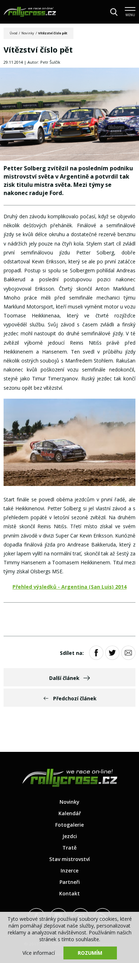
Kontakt (69, 893)
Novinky (27, 33)
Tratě (69, 847)
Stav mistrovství (69, 859)
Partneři (70, 882)
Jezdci (69, 836)
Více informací (38, 952)
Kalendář (69, 813)
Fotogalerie (69, 824)
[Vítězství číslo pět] (69, 115)
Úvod (13, 33)
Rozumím (90, 952)
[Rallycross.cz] (30, 12)
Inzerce (69, 870)
